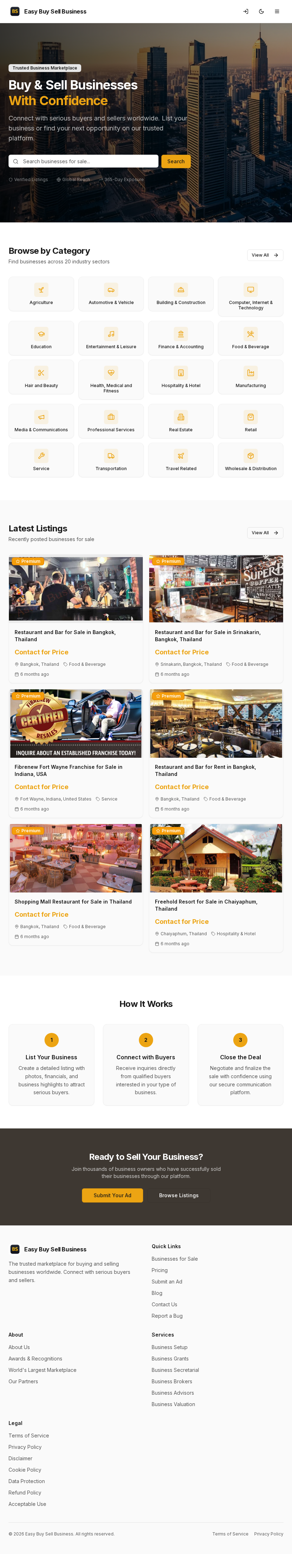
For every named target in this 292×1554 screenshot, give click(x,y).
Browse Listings (179, 1195)
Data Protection (27, 1481)
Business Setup (170, 1347)
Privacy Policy (25, 1447)
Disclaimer (20, 1458)
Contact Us (164, 1304)
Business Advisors (173, 1393)
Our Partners (23, 1381)
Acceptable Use (27, 1504)
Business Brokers (172, 1381)
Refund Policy (25, 1492)
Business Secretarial (175, 1370)
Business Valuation (173, 1404)
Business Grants (170, 1358)
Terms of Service (29, 1435)
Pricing (160, 1270)
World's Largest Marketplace (43, 1370)
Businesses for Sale (175, 1259)
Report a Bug (167, 1316)
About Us (19, 1347)
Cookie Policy (25, 1470)
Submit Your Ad (112, 1195)
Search (176, 161)
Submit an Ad (167, 1281)
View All (260, 255)
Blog (157, 1293)
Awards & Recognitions (35, 1358)
